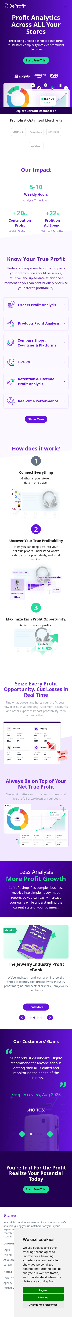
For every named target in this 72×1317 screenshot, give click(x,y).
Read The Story (36, 1123)
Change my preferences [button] (43, 1304)
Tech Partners (11, 1278)
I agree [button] (43, 1290)
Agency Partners (13, 1283)
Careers (8, 1264)
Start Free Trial (36, 60)
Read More (36, 1007)
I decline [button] (43, 1297)
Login (6, 1249)
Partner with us (12, 1287)
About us (8, 1259)
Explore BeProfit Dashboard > (36, 111)
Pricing (7, 1254)
